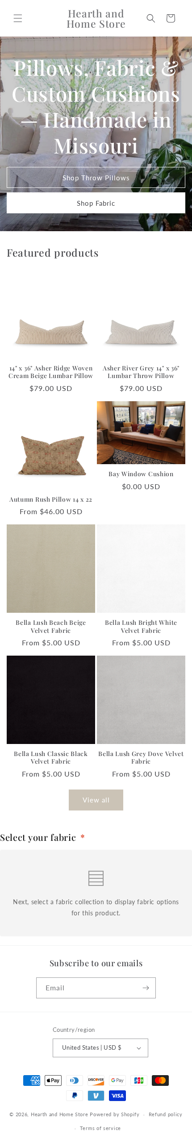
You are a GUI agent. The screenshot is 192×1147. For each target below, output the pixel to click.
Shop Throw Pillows (96, 178)
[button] (18, 18)
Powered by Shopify (115, 1114)
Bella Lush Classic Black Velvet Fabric (51, 757)
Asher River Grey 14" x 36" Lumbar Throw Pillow (141, 371)
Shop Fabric (96, 203)
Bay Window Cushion (141, 474)
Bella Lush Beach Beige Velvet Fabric (51, 626)
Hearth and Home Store (59, 1114)
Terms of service (100, 1128)
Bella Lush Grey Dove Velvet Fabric (141, 757)
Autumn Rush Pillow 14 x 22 (50, 499)
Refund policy (166, 1114)
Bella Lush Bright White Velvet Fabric (141, 626)
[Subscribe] (145, 987)
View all (96, 800)
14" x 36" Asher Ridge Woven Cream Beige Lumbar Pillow (50, 371)
